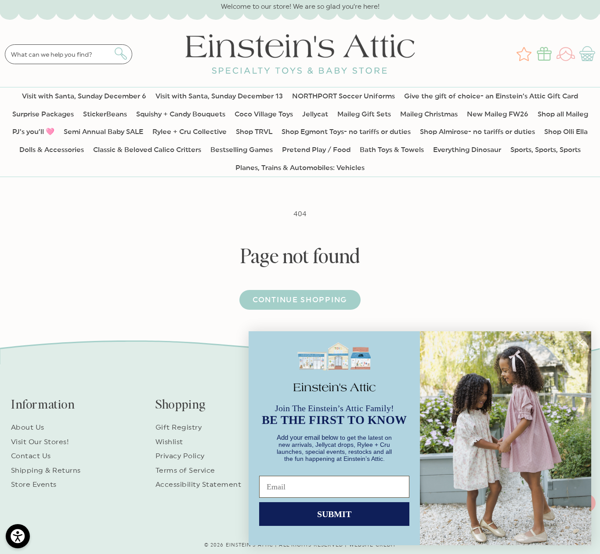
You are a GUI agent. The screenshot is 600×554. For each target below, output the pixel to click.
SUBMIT (334, 514)
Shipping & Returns (46, 470)
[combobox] (68, 54)
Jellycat (315, 114)
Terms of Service (185, 470)
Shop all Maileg (563, 114)
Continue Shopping (300, 300)
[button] (588, 54)
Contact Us (31, 456)
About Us (27, 427)
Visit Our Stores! (40, 441)
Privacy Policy (180, 456)
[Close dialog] (580, 342)
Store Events (34, 484)
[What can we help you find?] (120, 53)
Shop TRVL (254, 132)
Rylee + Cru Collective (189, 132)
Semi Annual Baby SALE (103, 132)
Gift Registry (178, 427)
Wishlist (169, 441)
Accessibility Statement (198, 484)
